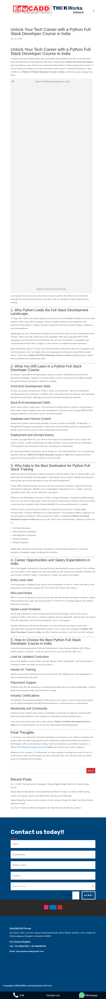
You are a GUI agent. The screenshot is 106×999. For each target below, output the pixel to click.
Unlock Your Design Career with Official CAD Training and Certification (41, 796)
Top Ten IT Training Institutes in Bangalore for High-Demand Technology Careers (46, 808)
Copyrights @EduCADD (14, 985)
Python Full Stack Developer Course (28, 747)
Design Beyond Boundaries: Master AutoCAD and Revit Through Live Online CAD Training (50, 792)
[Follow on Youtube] (60, 907)
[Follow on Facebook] (53, 907)
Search (91, 771)
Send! (88, 895)
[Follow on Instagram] (46, 907)
